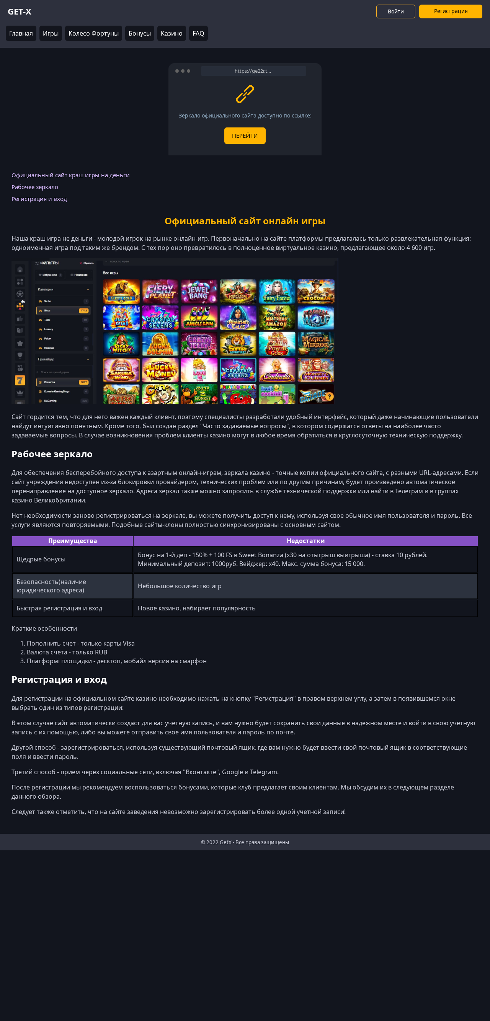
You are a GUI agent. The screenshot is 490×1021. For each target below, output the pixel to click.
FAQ (198, 33)
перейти (245, 135)
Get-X (19, 11)
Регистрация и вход (39, 198)
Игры (51, 33)
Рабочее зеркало (34, 187)
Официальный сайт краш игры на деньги (70, 175)
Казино (172, 33)
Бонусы (140, 33)
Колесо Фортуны (94, 33)
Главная (21, 33)
